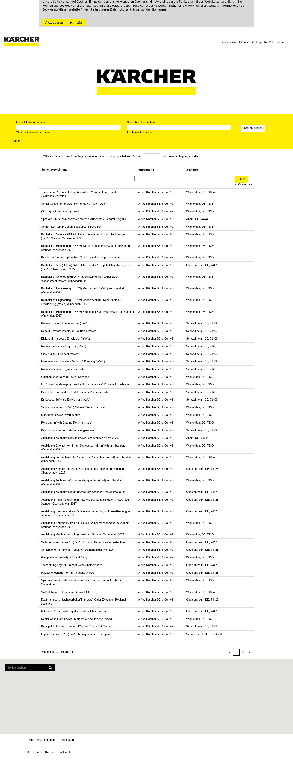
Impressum (67, 739)
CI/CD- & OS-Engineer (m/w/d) (60, 353)
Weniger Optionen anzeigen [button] (33, 132)
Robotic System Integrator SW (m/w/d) (65, 323)
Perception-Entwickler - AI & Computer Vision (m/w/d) (74, 392)
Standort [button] (192, 169)
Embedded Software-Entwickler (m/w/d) (65, 399)
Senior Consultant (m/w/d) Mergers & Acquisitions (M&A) (76, 618)
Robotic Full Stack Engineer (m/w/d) (63, 346)
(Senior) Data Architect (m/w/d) (60, 211)
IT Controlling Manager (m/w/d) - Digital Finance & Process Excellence (85, 384)
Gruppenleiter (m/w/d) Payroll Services (65, 376)
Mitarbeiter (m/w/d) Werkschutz (60, 414)
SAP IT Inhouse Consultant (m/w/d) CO (65, 592)
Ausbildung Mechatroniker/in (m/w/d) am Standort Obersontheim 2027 (84, 492)
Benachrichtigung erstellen (182, 156)
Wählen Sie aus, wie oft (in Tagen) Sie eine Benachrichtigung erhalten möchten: (92, 156)
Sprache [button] (227, 42)
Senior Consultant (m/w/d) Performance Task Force (73, 203)
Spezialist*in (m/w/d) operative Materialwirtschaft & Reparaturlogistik (83, 219)
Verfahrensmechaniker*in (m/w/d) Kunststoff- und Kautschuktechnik (83, 542)
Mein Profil (246, 42)
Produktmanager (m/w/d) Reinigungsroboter (68, 430)
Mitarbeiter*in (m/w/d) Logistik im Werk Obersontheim (74, 611)
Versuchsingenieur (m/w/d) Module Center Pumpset (73, 407)
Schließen (76, 22)
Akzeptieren (54, 22)
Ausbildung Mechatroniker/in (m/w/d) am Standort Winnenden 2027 (82, 534)
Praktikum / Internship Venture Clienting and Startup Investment (81, 257)
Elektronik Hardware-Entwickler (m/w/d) (65, 338)
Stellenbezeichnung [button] (54, 169)
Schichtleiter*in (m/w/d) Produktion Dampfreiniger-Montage (77, 549)
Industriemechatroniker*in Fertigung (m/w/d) (68, 572)
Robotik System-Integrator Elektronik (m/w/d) (69, 330)
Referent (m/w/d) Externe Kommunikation (66, 422)
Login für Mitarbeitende (271, 42)
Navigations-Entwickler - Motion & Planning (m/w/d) (73, 361)
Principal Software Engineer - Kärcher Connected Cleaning (77, 626)
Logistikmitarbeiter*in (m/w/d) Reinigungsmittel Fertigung (76, 634)
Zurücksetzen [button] (243, 184)
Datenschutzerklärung (41, 739)
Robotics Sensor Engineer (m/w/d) (62, 369)
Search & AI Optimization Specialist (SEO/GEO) (71, 226)
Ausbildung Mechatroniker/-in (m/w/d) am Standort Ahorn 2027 (79, 437)
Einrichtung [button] (146, 169)
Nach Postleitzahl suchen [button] (143, 132)
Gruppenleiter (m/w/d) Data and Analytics (66, 557)
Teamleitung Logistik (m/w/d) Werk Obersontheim (71, 565)
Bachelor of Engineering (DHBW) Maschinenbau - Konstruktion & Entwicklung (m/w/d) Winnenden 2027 (81, 302)
